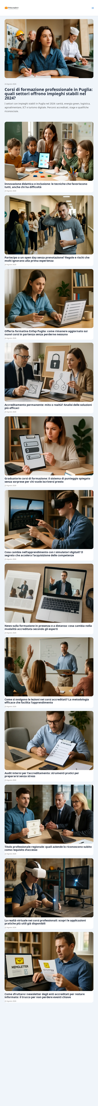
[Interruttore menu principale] (92, 8)
